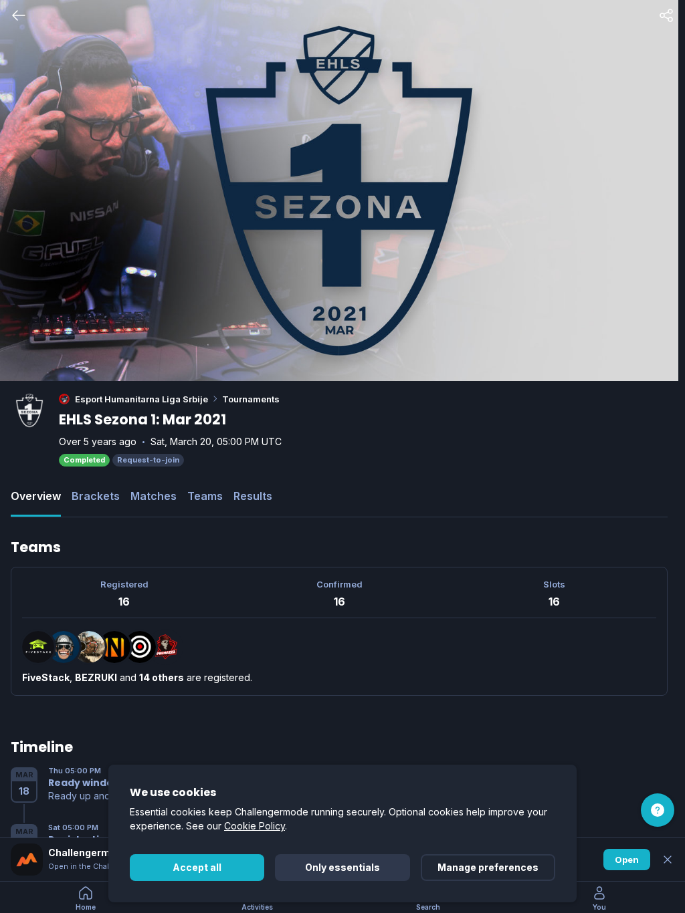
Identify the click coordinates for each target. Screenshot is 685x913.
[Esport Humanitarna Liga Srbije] (64, 399)
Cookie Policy (254, 825)
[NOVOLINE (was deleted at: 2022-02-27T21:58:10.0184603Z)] (114, 647)
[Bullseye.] (140, 647)
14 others (161, 677)
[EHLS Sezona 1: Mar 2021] (29, 410)
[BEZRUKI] (63, 647)
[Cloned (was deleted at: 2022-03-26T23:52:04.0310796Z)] (89, 647)
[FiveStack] (38, 647)
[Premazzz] (165, 647)
